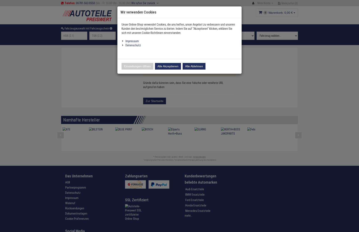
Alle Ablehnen (194, 66)
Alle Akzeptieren (167, 66)
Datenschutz (133, 45)
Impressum (132, 41)
